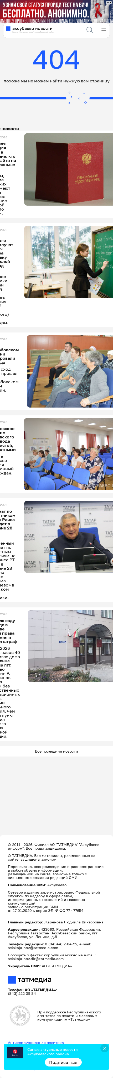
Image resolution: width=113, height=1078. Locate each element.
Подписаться (63, 1062)
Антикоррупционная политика (36, 1042)
